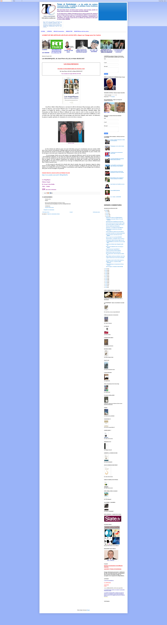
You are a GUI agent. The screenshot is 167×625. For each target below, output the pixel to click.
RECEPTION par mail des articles (81, 31)
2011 (106, 285)
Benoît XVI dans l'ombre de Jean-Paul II (113, 252)
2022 (106, 268)
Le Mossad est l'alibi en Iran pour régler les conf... (115, 240)
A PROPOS (49, 31)
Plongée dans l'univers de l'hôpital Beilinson (114, 217)
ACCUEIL (43, 31)
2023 (106, 210)
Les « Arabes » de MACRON (115, 196)
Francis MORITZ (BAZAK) (115, 190)
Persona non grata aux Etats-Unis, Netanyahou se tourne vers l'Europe (117, 172)
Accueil (71, 212)
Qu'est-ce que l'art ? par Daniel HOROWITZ (114, 237)
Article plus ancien (96, 212)
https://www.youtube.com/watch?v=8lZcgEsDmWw (55, 175)
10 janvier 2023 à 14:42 (49, 207)
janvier (107, 216)
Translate (113, 96)
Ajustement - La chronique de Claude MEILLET (114, 227)
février (107, 214)
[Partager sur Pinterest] (52, 193)
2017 (106, 276)
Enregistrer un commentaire (49, 209)
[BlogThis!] (48, 193)
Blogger (88, 610)
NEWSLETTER (69, 31)
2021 (106, 270)
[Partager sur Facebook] (50, 193)
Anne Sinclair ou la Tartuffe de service (117, 184)
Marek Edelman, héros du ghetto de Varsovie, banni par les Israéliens (116, 178)
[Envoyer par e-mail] (47, 193)
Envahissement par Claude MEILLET (113, 249)
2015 (106, 279)
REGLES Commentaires (59, 31)
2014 (106, 281)
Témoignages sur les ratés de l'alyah (117, 146)
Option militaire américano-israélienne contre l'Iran (115, 256)
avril (107, 211)
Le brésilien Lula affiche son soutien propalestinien (115, 233)
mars (107, 213)
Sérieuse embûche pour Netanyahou (113, 226)
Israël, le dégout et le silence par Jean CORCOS (115, 231)
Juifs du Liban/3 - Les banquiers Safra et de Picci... (115, 238)
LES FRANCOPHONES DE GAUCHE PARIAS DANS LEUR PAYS (117, 159)
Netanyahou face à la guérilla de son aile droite (114, 221)
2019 (106, 273)
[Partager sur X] (49, 193)
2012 (106, 284)
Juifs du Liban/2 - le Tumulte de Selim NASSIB (114, 266)
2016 (106, 278)
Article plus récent (45, 212)
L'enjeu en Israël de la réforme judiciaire (113, 250)
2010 (106, 287)
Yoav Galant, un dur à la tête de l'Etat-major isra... (115, 260)
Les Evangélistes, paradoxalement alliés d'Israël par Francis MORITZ (116, 165)
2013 (106, 282)
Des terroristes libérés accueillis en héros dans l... (115, 224)
